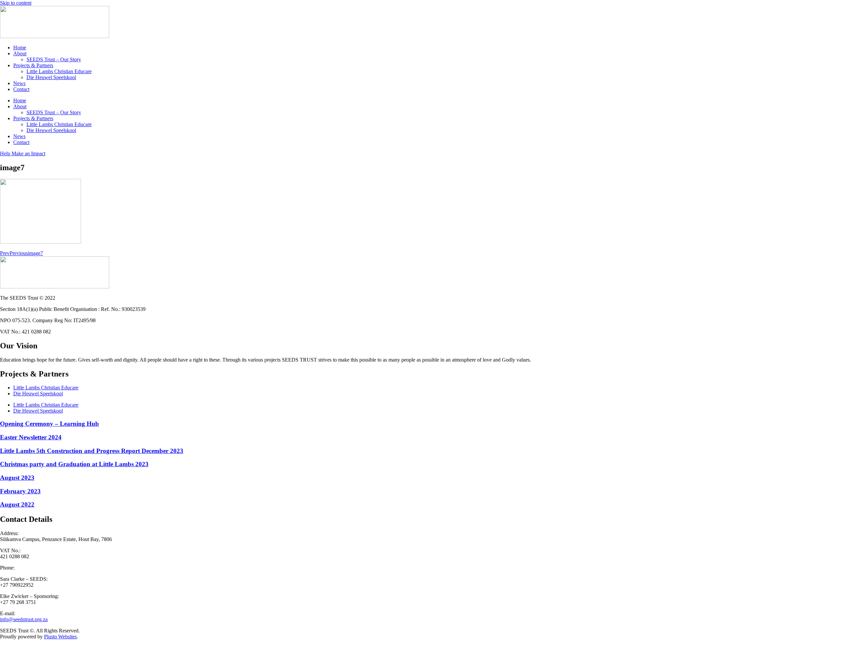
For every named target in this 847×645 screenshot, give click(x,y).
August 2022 (17, 504)
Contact (21, 89)
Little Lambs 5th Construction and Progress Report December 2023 (91, 450)
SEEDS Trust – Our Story (53, 59)
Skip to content (15, 3)
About (19, 53)
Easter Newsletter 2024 (31, 437)
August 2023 (17, 477)
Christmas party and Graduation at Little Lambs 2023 (74, 464)
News (19, 83)
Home (19, 47)
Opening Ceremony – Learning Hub (49, 423)
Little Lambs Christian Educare (59, 71)
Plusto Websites (60, 636)
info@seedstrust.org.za (24, 619)
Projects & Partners (33, 65)
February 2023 (20, 491)
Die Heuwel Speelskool (51, 77)
